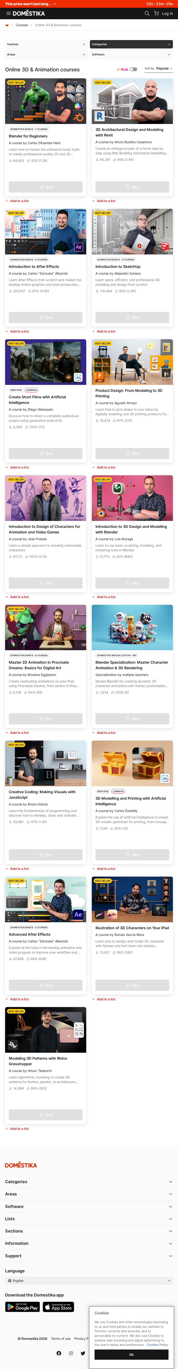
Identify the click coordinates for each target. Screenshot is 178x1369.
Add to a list (19, 201)
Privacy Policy (84, 1338)
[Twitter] (83, 1353)
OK (131, 1354)
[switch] (133, 69)
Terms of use (60, 1338)
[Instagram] (71, 1353)
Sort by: (157, 68)
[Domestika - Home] (29, 13)
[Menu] (8, 13)
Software (14, 1206)
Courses (22, 25)
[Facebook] (59, 1353)
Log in (167, 13)
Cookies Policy (157, 1345)
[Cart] (156, 13)
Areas (11, 1194)
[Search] (147, 13)
